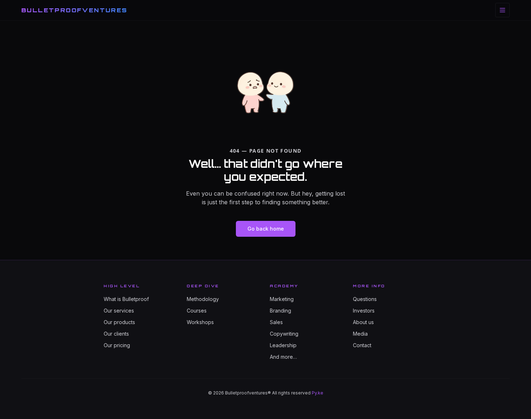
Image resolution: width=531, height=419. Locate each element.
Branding (280, 310)
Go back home (265, 229)
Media (360, 334)
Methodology (203, 299)
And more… (283, 357)
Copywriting (284, 334)
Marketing (282, 299)
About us (363, 322)
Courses (197, 310)
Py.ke (317, 393)
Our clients (116, 334)
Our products (119, 322)
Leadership (283, 345)
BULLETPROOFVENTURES (74, 10)
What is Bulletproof (126, 299)
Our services (119, 310)
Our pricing (117, 345)
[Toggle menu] (502, 10)
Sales (276, 322)
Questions (365, 299)
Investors (364, 310)
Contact (362, 345)
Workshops (200, 322)
